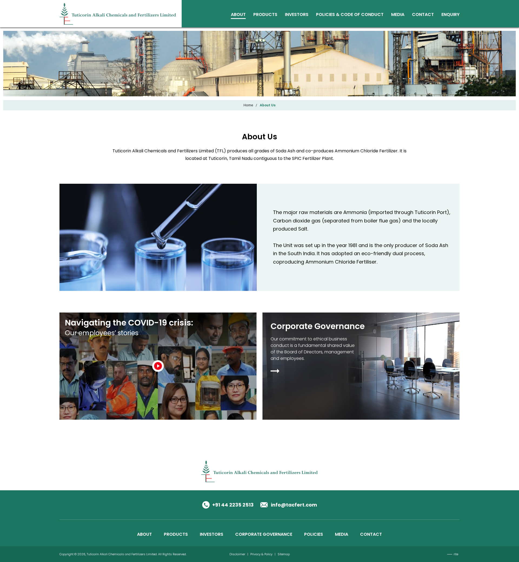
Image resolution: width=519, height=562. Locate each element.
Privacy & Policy (261, 554)
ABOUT (144, 534)
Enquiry (450, 15)
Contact (423, 15)
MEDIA (341, 534)
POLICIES (313, 534)
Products (265, 15)
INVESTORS (211, 534)
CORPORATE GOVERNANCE (263, 534)
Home (248, 105)
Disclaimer (237, 554)
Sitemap (284, 554)
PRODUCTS (176, 534)
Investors (296, 15)
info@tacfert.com (294, 504)
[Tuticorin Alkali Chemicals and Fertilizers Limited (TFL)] (117, 13)
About (238, 15)
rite (456, 554)
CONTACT (371, 534)
